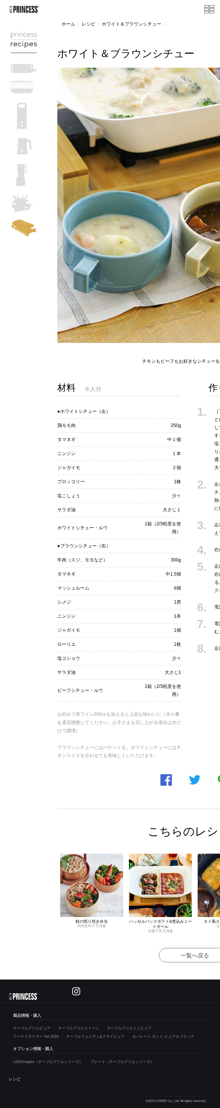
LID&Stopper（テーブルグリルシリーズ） (48, 1062)
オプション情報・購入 (33, 1048)
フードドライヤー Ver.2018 (35, 1036)
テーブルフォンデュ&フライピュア (95, 1036)
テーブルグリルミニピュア (129, 1028)
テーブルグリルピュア (31, 1028)
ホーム (68, 24)
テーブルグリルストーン (78, 1028)
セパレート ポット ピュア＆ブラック (163, 1036)
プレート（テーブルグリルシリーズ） (122, 1062)
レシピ (88, 24)
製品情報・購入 (27, 1015)
